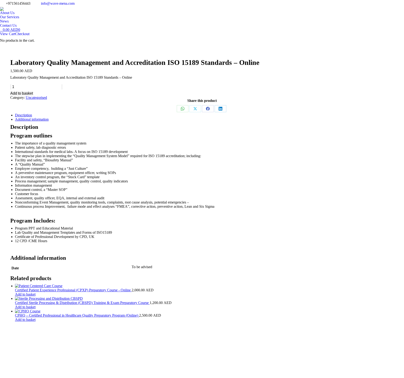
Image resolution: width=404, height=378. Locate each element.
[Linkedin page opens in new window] (283, 367)
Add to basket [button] (25, 294)
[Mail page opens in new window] (297, 367)
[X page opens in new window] (276, 367)
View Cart (7, 34)
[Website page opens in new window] (304, 367)
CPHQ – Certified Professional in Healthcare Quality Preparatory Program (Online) (77, 315)
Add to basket (21, 93)
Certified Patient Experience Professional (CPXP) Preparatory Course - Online (73, 290)
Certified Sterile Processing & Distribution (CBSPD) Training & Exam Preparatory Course (82, 303)
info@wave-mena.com (58, 3)
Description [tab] (23, 115)
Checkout (22, 34)
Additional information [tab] (32, 119)
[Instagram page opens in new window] (290, 367)
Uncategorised (36, 98)
